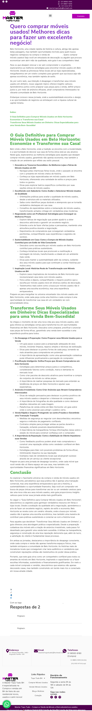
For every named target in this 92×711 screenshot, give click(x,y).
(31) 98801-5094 (18, 595)
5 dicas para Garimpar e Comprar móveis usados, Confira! (41, 631)
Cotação (38, 695)
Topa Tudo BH (36, 678)
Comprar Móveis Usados (38, 682)
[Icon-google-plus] (55, 697)
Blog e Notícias (38, 691)
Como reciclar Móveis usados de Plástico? (34, 618)
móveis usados (56, 55)
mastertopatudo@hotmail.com (51, 653)
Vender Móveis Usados (38, 687)
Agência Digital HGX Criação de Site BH (42, 710)
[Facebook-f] (3, 2)
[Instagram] (6, 2)
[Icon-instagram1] (59, 697)
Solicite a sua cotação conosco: (25, 592)
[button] (50, 16)
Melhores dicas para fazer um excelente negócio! (42, 603)
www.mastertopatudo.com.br (24, 598)
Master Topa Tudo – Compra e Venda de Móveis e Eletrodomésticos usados (46, 707)
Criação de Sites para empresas (72, 710)
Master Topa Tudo (20, 589)
